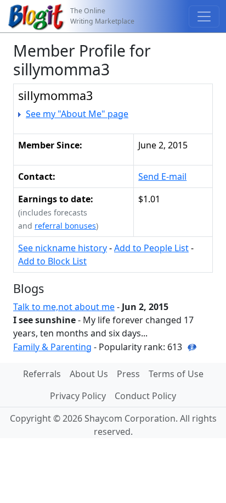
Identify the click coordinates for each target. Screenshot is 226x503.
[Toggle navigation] (204, 16)
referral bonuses (65, 225)
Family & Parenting (52, 347)
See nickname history (62, 248)
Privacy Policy (78, 396)
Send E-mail (162, 176)
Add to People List (151, 248)
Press (128, 374)
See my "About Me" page (77, 114)
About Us (89, 374)
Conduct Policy (145, 396)
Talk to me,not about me (64, 307)
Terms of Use (176, 374)
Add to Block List (52, 261)
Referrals (42, 374)
